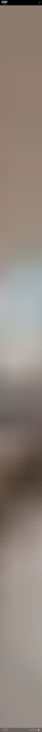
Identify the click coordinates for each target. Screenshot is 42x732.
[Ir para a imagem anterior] (4, 730)
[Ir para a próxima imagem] (6, 730)
